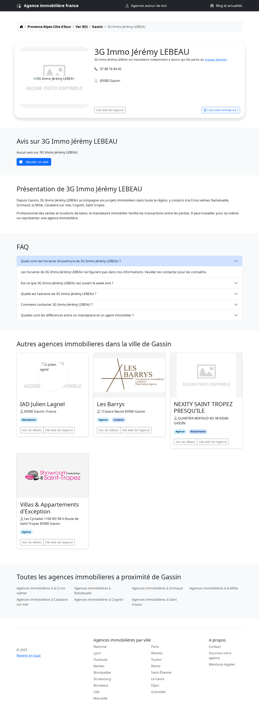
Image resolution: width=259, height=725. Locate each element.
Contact (215, 646)
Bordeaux (100, 685)
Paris (155, 646)
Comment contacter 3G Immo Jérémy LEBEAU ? (57, 304)
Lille (96, 692)
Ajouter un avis (37, 162)
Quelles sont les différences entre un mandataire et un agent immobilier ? (77, 315)
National (99, 646)
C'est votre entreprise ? (222, 110)
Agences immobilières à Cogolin (98, 599)
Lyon (97, 653)
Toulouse (100, 659)
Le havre (157, 679)
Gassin (97, 26)
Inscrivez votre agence (220, 655)
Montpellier (102, 672)
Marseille (100, 698)
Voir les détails (32, 430)
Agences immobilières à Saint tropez (154, 602)
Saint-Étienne (161, 672)
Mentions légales (222, 664)
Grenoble (158, 692)
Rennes (156, 653)
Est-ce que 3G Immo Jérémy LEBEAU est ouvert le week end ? (67, 283)
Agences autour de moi (148, 5)
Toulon (156, 659)
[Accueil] (21, 26)
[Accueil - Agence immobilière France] (43, 641)
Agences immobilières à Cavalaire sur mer (42, 602)
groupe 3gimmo (216, 59)
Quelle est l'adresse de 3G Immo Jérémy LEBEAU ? (58, 294)
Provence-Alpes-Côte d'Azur (49, 26)
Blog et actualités (228, 5)
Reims (155, 666)
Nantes (98, 666)
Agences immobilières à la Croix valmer (41, 590)
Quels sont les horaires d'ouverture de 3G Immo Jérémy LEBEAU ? (71, 261)
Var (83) (82, 26)
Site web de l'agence (110, 110)
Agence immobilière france (51, 5)
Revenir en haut (29, 655)
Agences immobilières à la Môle (214, 588)
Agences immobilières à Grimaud (157, 588)
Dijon (155, 685)
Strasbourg (102, 679)
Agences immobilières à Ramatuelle (92, 590)
